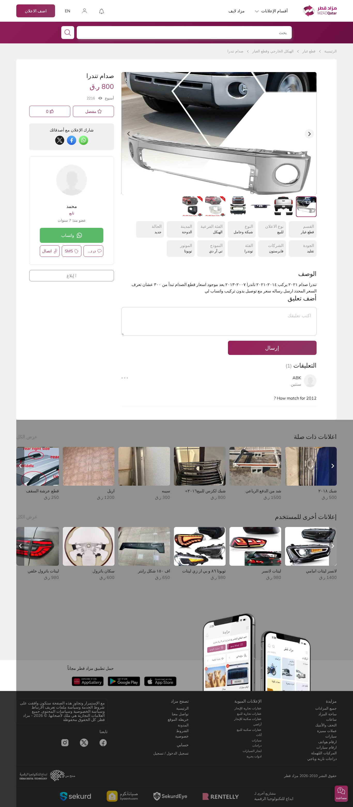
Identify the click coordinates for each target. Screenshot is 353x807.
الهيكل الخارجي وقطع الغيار (273, 51)
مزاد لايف (236, 10)
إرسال (272, 348)
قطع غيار (309, 51)
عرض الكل (26, 436)
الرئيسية (330, 51)
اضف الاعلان (36, 10)
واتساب (67, 235)
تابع (71, 213)
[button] (341, 794)
